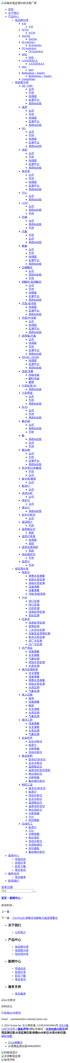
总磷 (24, 217)
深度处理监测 (37, 611)
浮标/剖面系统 (37, 593)
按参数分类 (22, 82)
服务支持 (13, 873)
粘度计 (33, 745)
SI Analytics (28, 42)
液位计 (26, 507)
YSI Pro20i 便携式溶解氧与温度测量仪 (35, 917)
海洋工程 (27, 719)
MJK (24, 54)
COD (25, 203)
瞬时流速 (34, 378)
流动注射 (27, 493)
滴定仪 (26, 500)
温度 (24, 107)
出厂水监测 (35, 644)
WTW (25, 29)
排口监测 (34, 604)
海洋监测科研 (30, 669)
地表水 (26, 572)
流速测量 (34, 586)
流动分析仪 (35, 752)
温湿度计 (27, 521)
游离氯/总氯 (29, 335)
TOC (24, 192)
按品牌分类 (22, 20)
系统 (31, 532)
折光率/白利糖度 (31, 467)
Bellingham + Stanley (33, 72)
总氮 (24, 231)
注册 (10, 887)
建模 (31, 382)
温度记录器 (28, 536)
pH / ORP (27, 85)
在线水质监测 (37, 579)
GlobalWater (28, 79)
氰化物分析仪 (37, 781)
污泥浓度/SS (29, 385)
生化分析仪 (28, 514)
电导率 (26, 171)
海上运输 (27, 694)
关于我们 (13, 12)
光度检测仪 (35, 844)
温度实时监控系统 (39, 770)
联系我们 (13, 880)
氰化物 (26, 421)
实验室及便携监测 (39, 633)
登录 (4, 887)
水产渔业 (27, 647)
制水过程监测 (37, 637)
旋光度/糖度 (29, 478)
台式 (31, 89)
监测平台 (34, 99)
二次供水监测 (37, 629)
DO (24, 128)
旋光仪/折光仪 (37, 759)
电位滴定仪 (35, 773)
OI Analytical (29, 48)
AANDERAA (30, 60)
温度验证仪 (28, 529)
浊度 (24, 149)
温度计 (26, 561)
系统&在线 (35, 103)
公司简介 (20, 932)
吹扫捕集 (34, 820)
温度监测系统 (30, 547)
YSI (24, 23)
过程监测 (34, 608)
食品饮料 (27, 755)
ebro (24, 66)
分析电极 (34, 748)
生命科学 (27, 737)
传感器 (33, 96)
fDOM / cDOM (30, 357)
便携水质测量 (37, 575)
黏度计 (26, 485)
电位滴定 (34, 837)
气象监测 (34, 658)
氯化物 (26, 449)
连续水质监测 (37, 583)
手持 (31, 92)
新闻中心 (13, 855)
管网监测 (34, 626)
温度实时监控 (37, 806)
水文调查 (34, 655)
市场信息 (20, 859)
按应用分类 (22, 568)
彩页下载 (20, 866)
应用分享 (20, 862)
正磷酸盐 (27, 267)
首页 (11, 9)
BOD (25, 407)
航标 (31, 705)
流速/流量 (27, 371)
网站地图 (6, 1036)
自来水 (26, 619)
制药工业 (27, 784)
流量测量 (34, 590)
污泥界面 (27, 392)
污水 (24, 597)
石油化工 (27, 823)
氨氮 (24, 245)
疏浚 (31, 698)
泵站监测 (34, 615)
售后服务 (20, 877)
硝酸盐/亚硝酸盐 (31, 281)
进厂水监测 (35, 640)
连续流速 (34, 374)
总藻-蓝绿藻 (29, 303)
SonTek (26, 35)
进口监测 (34, 601)
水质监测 (34, 665)
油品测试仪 (28, 554)
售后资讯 (20, 869)
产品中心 (13, 16)
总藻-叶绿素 (29, 317)
